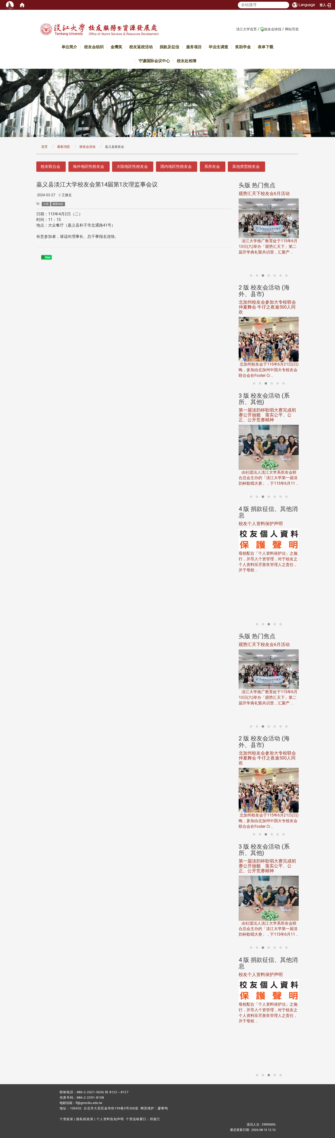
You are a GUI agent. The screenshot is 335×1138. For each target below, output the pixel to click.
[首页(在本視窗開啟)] (22, 5)
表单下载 (265, 47)
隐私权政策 (84, 1119)
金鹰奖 (116, 47)
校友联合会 (50, 166)
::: (233, 29)
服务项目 (194, 47)
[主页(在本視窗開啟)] (99, 30)
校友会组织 (94, 47)
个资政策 (66, 1119)
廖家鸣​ (163, 1108)
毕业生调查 (218, 47)
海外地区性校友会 (88, 166)
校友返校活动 (141, 47)
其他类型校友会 (246, 166)
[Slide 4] (165, 134)
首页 (44, 147)
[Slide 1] (150, 134)
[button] (251, 275)
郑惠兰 (155, 1119)
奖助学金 (243, 47)
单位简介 (69, 47)
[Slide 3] (160, 134)
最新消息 (63, 147)
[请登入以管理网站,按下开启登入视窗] (10, 5)
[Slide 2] (155, 134)
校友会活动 (87, 147)
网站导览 (292, 29)
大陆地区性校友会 (132, 166)
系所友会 (212, 166)
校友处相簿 (186, 60)
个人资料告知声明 (110, 1119)
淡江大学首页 (246, 29)
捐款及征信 (169, 47)
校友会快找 (272, 29)
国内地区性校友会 (176, 166)
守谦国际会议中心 (154, 60)
